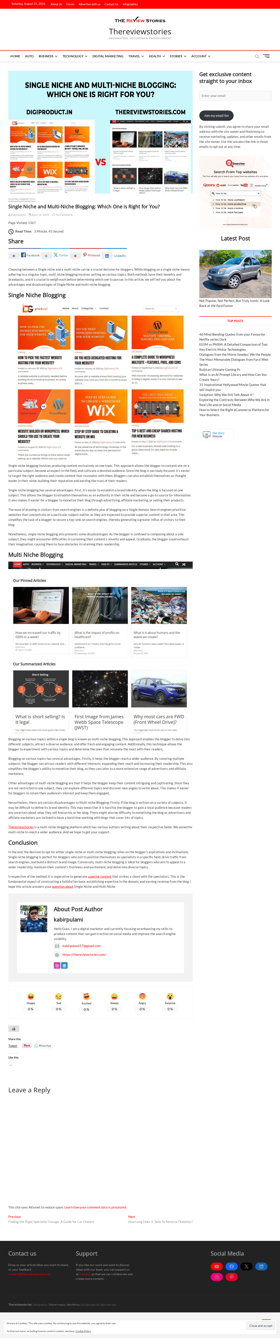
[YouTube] (217, 1266)
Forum (70, 4)
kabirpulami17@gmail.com (82, 946)
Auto (29, 56)
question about (63, 886)
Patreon (84, 1274)
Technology (73, 56)
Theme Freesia (57, 1304)
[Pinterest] (232, 1277)
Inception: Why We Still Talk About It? (226, 395)
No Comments (64, 214)
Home (15, 56)
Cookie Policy (83, 1331)
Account (198, 56)
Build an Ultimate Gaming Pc (219, 369)
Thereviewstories (140, 31)
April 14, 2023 (40, 214)
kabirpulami (18, 214)
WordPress (73, 1304)
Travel (134, 56)
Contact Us (112, 4)
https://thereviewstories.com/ (84, 954)
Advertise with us (89, 4)
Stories (176, 56)
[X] (246, 1266)
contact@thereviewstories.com (29, 1274)
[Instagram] (217, 1277)
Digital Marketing (108, 56)
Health (155, 56)
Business (46, 56)
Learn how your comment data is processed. (95, 1207)
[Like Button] (13, 1028)
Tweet (12, 1045)
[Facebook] (232, 1266)
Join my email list (216, 115)
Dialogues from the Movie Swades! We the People (235, 354)
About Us (56, 4)
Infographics (130, 4)
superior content (100, 876)
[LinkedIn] (261, 1266)
